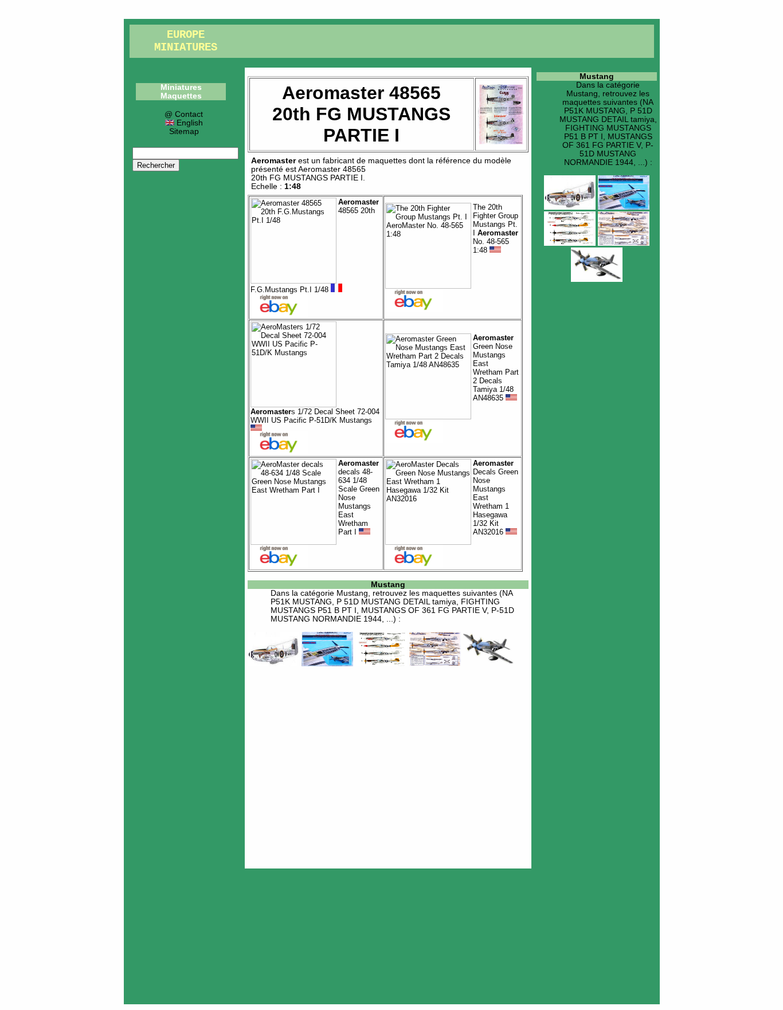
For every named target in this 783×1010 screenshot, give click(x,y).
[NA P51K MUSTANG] (273, 663)
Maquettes (181, 96)
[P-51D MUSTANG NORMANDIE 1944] (489, 663)
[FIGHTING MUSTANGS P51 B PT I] (381, 663)
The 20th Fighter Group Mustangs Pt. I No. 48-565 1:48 (495, 228)
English (188, 123)
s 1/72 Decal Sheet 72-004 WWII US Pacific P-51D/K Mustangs (314, 416)
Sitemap (184, 131)
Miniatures (181, 87)
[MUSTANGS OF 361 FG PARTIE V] (435, 663)
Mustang (388, 584)
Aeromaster (273, 160)
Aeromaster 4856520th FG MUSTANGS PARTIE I (308, 173)
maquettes (387, 160)
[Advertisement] (388, 765)
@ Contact (184, 114)
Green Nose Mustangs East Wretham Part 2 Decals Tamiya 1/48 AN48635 (496, 367)
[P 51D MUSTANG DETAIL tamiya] (327, 663)
